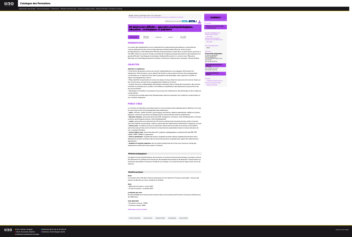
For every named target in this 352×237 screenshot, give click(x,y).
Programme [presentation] (158, 37)
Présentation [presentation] (133, 37)
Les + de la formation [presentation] (183, 37)
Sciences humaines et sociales (27, 234)
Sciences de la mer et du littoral (54, 229)
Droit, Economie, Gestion (25, 232)
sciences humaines (183, 218)
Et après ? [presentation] (171, 37)
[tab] (134, 37)
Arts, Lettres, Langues (24, 229)
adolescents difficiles (160, 218)
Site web (209, 36)
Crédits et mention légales (342, 229)
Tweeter (185, 21)
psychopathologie (172, 218)
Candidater (215, 17)
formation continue (148, 218)
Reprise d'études (212, 85)
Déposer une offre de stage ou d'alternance (214, 27)
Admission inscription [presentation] (146, 37)
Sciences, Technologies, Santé (53, 232)
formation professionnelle (134, 218)
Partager (192, 21)
